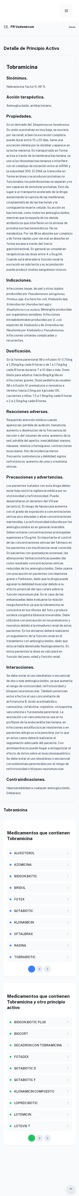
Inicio (72, 27)
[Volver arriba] (70, 1189)
